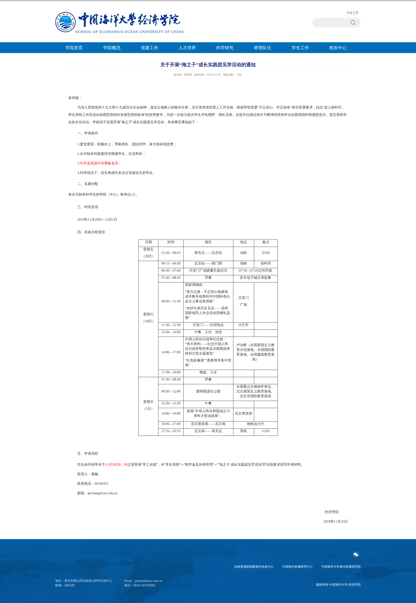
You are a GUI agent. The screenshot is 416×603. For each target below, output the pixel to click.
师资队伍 (262, 47)
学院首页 (74, 47)
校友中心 (338, 47)
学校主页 (352, 13)
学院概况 (111, 47)
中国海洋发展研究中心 (297, 566)
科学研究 (225, 47)
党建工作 (149, 47)
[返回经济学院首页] (119, 13)
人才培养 (187, 47)
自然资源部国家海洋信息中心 (254, 566)
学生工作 (300, 47)
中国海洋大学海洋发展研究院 (341, 566)
